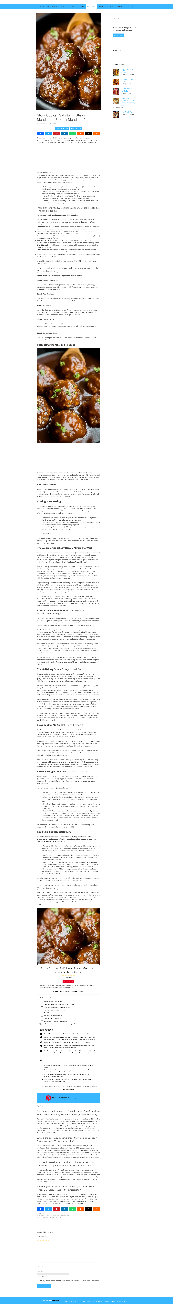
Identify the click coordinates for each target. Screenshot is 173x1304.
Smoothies (102, 6)
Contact (121, 6)
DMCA (70, 1301)
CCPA (65, 1301)
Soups (82, 6)
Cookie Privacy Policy (79, 1301)
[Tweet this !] (48, 133)
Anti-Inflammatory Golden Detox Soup (50, 1217)
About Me (106, 1301)
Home (42, 6)
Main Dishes (91, 6)
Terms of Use (90, 1301)
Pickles (63, 6)
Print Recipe (76, 128)
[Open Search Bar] (127, 6)
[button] (132, 6)
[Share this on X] (88, 133)
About (112, 6)
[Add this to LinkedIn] (64, 133)
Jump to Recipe (62, 128)
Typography (99, 1301)
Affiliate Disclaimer (122, 1301)
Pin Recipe (69, 981)
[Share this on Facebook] (40, 133)
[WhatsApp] (72, 133)
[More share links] (96, 133)
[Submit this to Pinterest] (56, 133)
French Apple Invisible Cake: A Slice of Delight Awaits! (54, 1215)
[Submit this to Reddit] (80, 133)
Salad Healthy (52, 6)
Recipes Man (56, 1300)
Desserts (73, 6)
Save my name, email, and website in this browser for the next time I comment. (69, 1281)
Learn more (118, 35)
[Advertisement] (68, 158)
